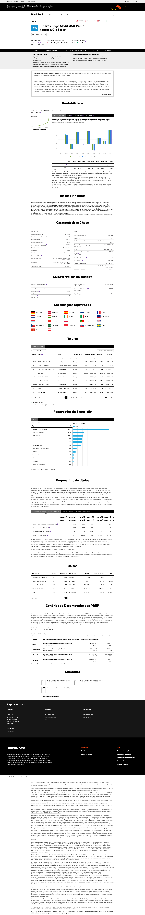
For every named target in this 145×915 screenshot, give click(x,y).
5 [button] (76, 397)
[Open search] (113, 14)
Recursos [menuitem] (81, 15)
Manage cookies (122, 764)
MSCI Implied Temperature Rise (52, 813)
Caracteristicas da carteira (75, 50)
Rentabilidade (51, 50)
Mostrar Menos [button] (106, 94)
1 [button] (66, 397)
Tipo (33, 425)
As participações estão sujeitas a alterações (43, 405)
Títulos (95, 50)
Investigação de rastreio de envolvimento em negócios (72, 811)
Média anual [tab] (78, 115)
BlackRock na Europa (12, 719)
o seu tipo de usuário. (57, 8)
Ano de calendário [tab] (59, 115)
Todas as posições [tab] (38, 346)
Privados (127, 1)
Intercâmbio (35, 573)
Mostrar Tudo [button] (110, 398)
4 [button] (73, 397)
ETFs (46, 719)
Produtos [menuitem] (60, 15)
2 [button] (68, 397)
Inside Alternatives (87, 717)
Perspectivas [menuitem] (71, 15)
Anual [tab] (69, 115)
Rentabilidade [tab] (57, 110)
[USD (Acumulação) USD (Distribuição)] (39, 34)
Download (110, 20)
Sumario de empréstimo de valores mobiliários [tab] (46, 511)
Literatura (107, 50)
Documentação (10, 731)
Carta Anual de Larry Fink (13, 721)
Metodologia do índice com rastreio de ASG (98, 811)
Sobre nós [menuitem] (51, 15)
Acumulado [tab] (89, 115)
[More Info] (85, 41)
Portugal (135, 1)
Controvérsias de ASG (37, 813)
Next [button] (81, 397)
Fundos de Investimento (50, 717)
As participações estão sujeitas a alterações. (43, 469)
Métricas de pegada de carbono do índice (47, 811)
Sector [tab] (35, 419)
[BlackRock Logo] (16, 749)
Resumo (37, 50)
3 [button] (71, 397)
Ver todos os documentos (50, 696)
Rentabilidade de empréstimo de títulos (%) (44, 524)
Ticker (34, 354)
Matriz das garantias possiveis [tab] (84, 511)
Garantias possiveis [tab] (67, 511)
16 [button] (79, 397)
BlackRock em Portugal (12, 717)
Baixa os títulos (38, 402)
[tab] (41, 122)
